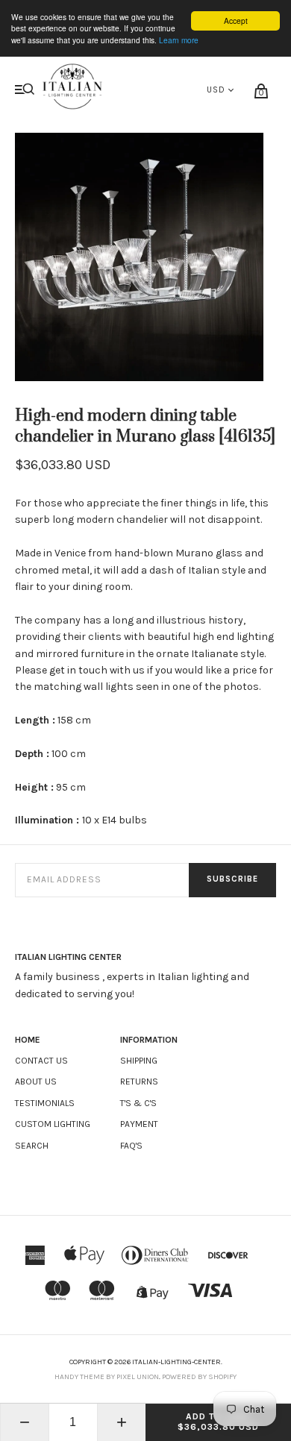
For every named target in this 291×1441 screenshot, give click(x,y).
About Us (36, 1081)
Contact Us (41, 1060)
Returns (139, 1081)
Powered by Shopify (199, 1376)
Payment (139, 1124)
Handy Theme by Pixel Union (106, 1376)
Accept (236, 20)
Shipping (138, 1060)
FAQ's (131, 1145)
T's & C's (138, 1103)
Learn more (178, 39)
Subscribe (232, 879)
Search (31, 1145)
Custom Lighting (52, 1124)
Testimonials (45, 1103)
